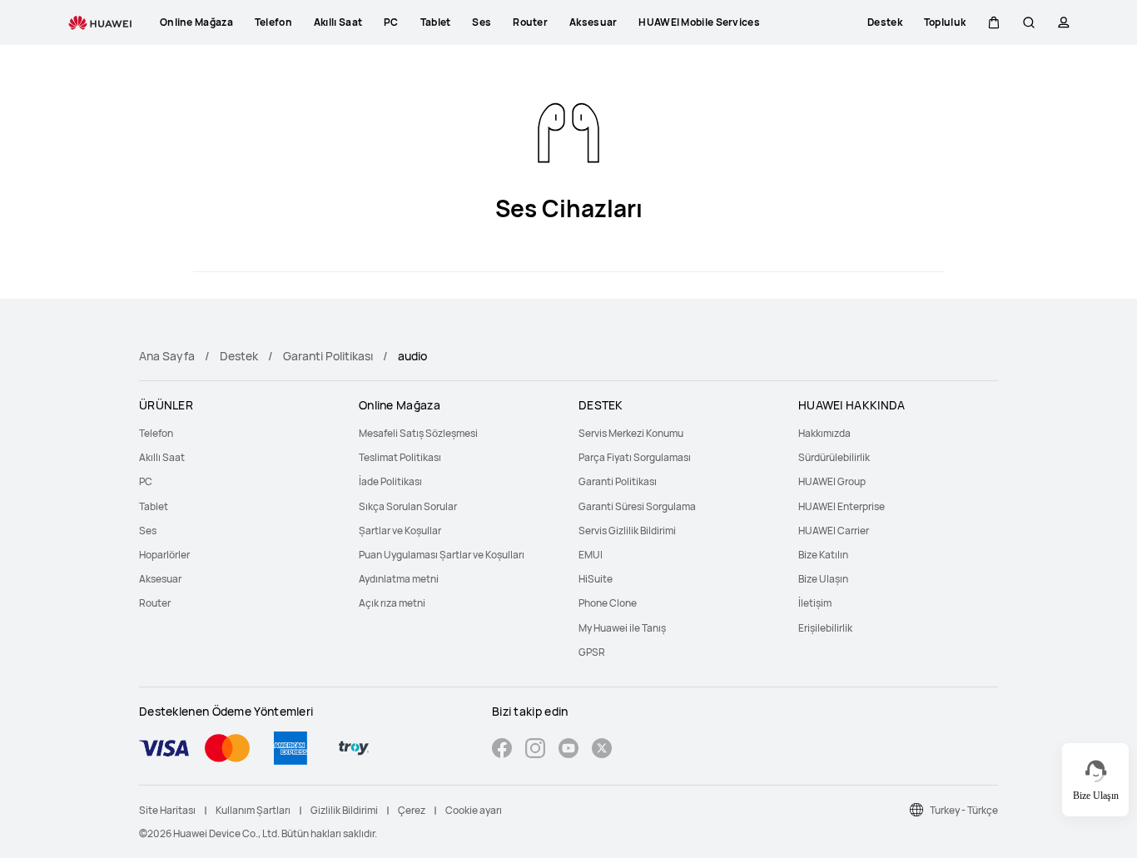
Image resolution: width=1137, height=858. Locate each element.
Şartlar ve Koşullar (400, 530)
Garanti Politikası (328, 356)
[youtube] (568, 750)
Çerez (411, 810)
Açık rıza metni (392, 603)
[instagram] (535, 750)
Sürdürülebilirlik (834, 457)
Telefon (156, 433)
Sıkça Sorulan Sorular (408, 506)
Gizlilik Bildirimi (344, 810)
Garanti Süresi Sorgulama (637, 506)
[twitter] (602, 750)
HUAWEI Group (832, 481)
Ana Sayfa (167, 356)
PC (145, 481)
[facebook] (502, 750)
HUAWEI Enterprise (841, 506)
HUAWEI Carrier (833, 530)
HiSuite (595, 579)
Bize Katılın (823, 555)
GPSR (591, 652)
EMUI (590, 555)
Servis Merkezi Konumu (630, 433)
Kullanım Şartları (253, 810)
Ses (147, 530)
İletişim (815, 603)
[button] (993, 22)
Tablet (153, 506)
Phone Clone (607, 603)
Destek (239, 356)
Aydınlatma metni (399, 579)
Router (155, 603)
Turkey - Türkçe (964, 810)
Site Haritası (167, 810)
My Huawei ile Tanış (622, 628)
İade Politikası (390, 481)
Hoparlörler (164, 555)
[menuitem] (239, 433)
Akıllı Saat (162, 457)
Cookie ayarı (473, 810)
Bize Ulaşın (823, 579)
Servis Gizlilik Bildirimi (627, 530)
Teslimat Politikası (400, 457)
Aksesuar (160, 579)
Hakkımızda (824, 433)
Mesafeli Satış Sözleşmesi (418, 433)
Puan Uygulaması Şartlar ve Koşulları (441, 555)
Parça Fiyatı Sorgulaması (634, 457)
